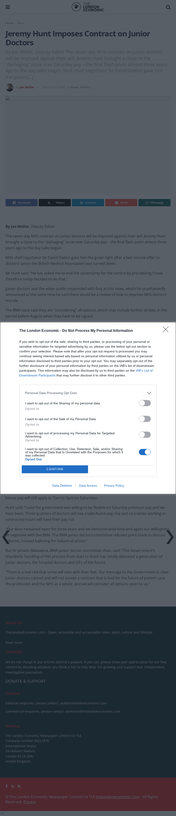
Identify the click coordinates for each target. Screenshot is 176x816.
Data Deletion (62, 485)
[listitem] (88, 393)
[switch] (145, 403)
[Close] (167, 331)
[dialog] (88, 408)
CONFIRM (55, 469)
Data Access (88, 485)
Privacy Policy (114, 485)
